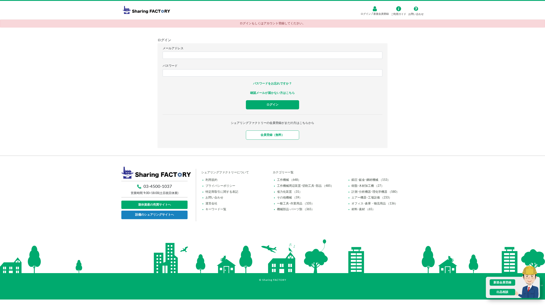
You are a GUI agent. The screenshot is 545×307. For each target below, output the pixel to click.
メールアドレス (173, 48)
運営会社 (211, 203)
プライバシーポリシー (220, 185)
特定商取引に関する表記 (221, 191)
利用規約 (211, 179)
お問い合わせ (214, 197)
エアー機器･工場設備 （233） (371, 197)
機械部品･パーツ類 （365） (295, 209)
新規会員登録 (381, 14)
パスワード (170, 65)
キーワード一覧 (215, 209)
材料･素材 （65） (363, 209)
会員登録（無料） (272, 134)
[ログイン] (375, 8)
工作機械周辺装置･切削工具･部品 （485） (305, 185)
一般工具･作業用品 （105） (295, 203)
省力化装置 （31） (289, 191)
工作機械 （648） (289, 179)
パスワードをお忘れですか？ (272, 83)
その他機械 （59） (289, 197)
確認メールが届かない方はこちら (272, 92)
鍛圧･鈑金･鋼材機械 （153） (370, 179)
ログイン (366, 14)
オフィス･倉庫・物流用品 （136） (374, 203)
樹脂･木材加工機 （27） (367, 185)
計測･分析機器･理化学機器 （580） (375, 191)
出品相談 (502, 292)
